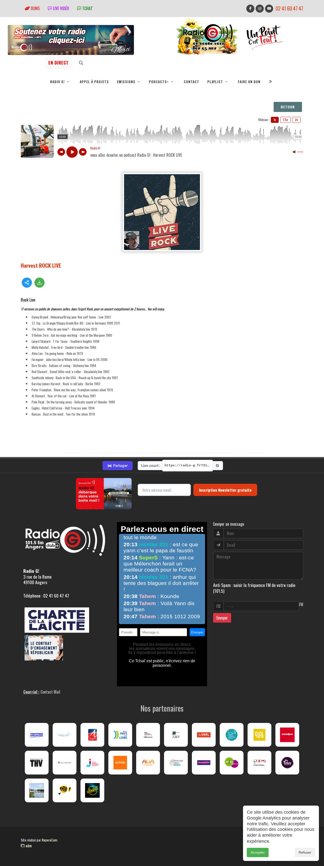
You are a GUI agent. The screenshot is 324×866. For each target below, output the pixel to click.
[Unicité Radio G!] (120, 762)
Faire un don (249, 81)
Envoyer (222, 618)
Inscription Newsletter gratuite (225, 490)
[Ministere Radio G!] (148, 735)
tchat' (87, 8)
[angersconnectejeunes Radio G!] (92, 762)
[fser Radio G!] (176, 735)
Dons (35, 8)
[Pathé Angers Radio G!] (64, 790)
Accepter (258, 852)
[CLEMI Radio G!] (259, 762)
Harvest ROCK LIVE (41, 265)
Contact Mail (50, 692)
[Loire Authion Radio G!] (37, 790)
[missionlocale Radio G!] (176, 762)
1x (275, 119)
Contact (191, 81)
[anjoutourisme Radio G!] (231, 762)
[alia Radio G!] (148, 762)
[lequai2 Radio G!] (259, 735)
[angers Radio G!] (92, 735)
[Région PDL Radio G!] (120, 735)
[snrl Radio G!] (204, 735)
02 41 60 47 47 (289, 8)
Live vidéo (60, 8)
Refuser (305, 852)
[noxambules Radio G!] (204, 762)
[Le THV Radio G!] (37, 762)
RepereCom (49, 839)
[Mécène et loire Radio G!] (64, 735)
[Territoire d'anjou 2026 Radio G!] (37, 735)
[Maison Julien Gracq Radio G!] (64, 762)
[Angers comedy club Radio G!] (92, 790)
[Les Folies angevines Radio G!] (287, 762)
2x (296, 119)
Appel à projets (94, 81)
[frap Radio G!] (231, 735)
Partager (118, 465)
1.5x (285, 119)
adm (28, 845)
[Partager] (27, 283)
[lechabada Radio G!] (287, 735)
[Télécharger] (39, 283)
